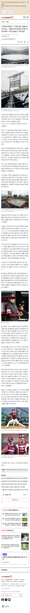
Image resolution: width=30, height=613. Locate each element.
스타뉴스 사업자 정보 (5, 588)
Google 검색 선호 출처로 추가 (8, 38)
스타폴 (23, 585)
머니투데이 (12, 584)
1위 (19, 390)
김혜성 (23, 228)
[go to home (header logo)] (7, 17)
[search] (24, 17)
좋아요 (16, 499)
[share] (25, 42)
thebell (9, 585)
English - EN (8, 11)
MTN (17, 584)
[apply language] (11, 12)
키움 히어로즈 (5, 124)
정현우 (23, 246)
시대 (6, 585)
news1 (24, 584)
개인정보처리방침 (9, 579)
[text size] (28, 42)
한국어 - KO (8, 595)
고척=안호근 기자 (5, 36)
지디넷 (2, 585)
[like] (19, 42)
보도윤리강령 (21, 581)
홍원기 (3, 130)
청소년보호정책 (16, 579)
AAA (14, 585)
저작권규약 (3, 581)
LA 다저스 (4, 231)
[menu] (27, 17)
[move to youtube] (9, 599)
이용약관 (8, 581)
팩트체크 (15, 581)
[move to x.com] (6, 599)
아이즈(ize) (18, 585)
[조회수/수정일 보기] (7, 34)
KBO (21, 132)
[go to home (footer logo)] (7, 576)
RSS (12, 581)
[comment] (22, 42)
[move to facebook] (2, 599)
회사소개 (2, 579)
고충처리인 (22, 579)
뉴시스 (21, 584)
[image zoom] (26, 62)
